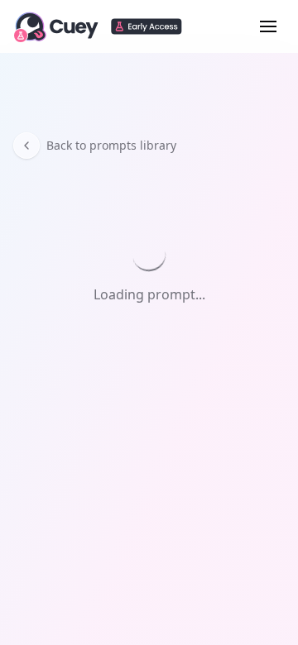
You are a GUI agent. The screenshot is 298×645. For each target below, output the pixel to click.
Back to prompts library (111, 145)
